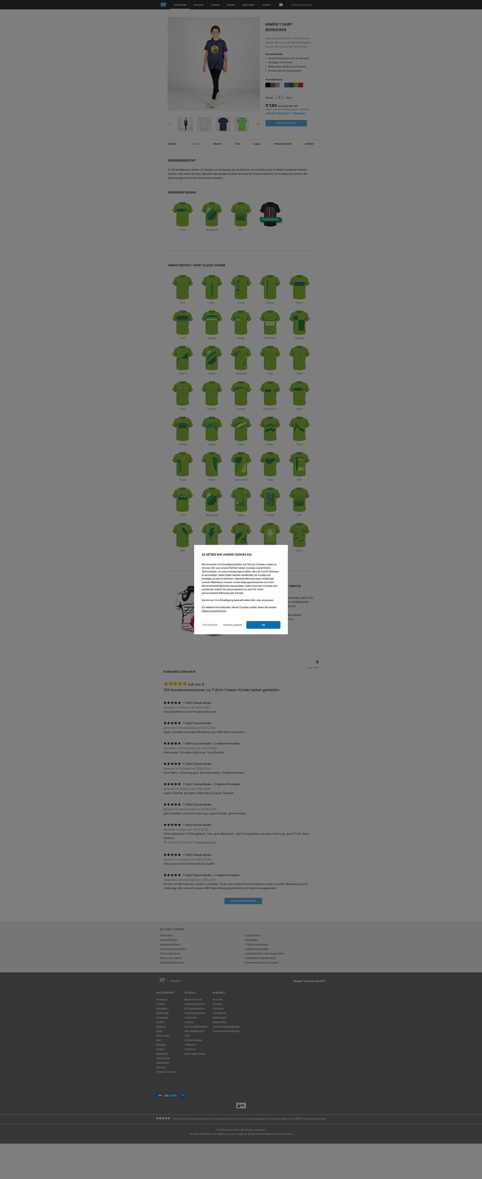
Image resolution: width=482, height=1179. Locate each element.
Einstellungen (232, 624)
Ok (263, 625)
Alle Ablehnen (210, 624)
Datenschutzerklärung (214, 610)
